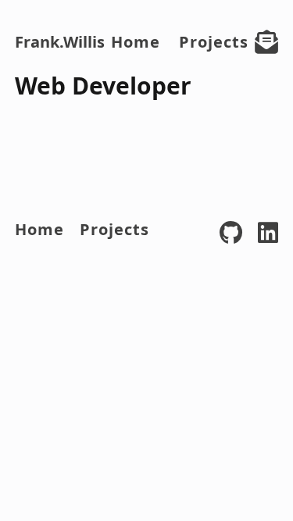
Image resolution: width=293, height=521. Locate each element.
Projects (213, 41)
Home (135, 41)
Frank (60, 41)
